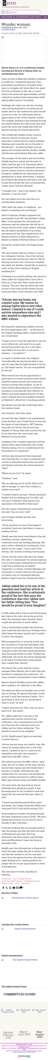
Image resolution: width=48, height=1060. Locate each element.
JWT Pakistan (6, 879)
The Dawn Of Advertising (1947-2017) (21, 17)
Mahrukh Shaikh (7, 883)
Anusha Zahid (8, 29)
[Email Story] (17, 887)
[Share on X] (6, 887)
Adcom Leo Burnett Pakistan (12, 881)
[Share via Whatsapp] (10, 887)
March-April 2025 (24, 1033)
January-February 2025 (8, 1035)
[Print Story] (13, 887)
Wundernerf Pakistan (32, 881)
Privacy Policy (31, 1052)
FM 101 (17, 883)
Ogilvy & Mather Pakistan (22, 879)
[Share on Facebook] (3, 887)
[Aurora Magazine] (25, 3)
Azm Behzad (26, 883)
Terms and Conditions (19, 1052)
